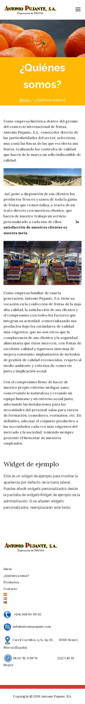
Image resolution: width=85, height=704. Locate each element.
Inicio (7, 569)
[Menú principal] (78, 9)
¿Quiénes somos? (16, 576)
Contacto (10, 589)
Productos (11, 582)
